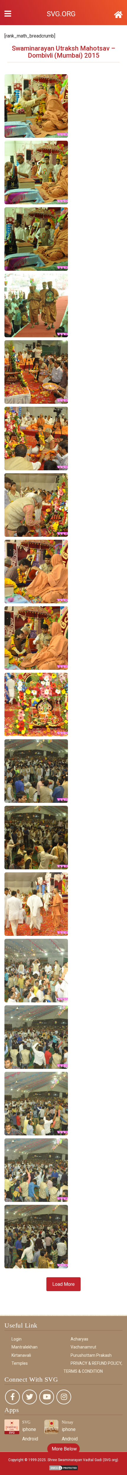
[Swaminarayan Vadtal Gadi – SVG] (118, 14)
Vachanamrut (83, 1347)
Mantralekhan (25, 1347)
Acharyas (79, 1339)
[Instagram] (63, 1397)
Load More (63, 1284)
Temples (20, 1363)
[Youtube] (46, 1397)
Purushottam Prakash (91, 1355)
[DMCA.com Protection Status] (63, 1467)
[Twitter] (29, 1397)
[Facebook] (12, 1397)
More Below (64, 1449)
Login (17, 1339)
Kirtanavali (21, 1355)
